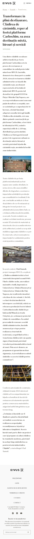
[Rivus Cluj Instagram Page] (13, 513)
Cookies (17, 498)
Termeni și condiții (17, 493)
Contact (17, 503)
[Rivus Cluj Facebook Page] (17, 513)
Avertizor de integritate (17, 488)
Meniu (28, 3)
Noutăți (12, 10)
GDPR (17, 483)
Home (5, 10)
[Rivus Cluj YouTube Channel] (21, 513)
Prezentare (17, 478)
